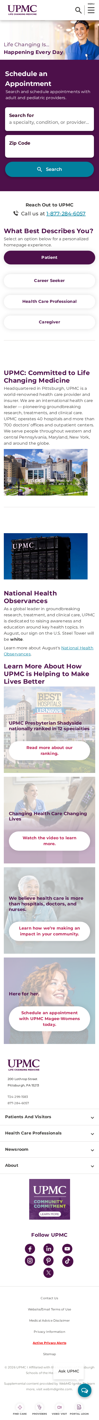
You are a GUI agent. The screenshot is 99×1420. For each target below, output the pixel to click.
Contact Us (49, 1298)
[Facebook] (30, 1249)
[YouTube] (67, 1249)
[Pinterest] (48, 1261)
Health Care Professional (49, 301)
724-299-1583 (18, 1097)
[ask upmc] (84, 1390)
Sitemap (49, 1354)
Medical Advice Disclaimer (49, 1320)
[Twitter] (48, 1273)
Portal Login (79, 1413)
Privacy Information (49, 1332)
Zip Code (19, 143)
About (11, 1165)
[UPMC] (22, 10)
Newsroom (16, 1149)
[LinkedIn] (48, 1249)
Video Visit (59, 1413)
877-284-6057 (18, 1103)
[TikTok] (67, 1261)
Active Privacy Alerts (49, 1343)
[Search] (78, 10)
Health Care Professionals (33, 1133)
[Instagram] (30, 1261)
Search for (21, 115)
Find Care (20, 1413)
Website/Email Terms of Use (49, 1309)
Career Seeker (49, 280)
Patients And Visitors (28, 1116)
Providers (39, 1413)
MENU (91, 4)
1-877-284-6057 (66, 214)
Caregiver (49, 322)
